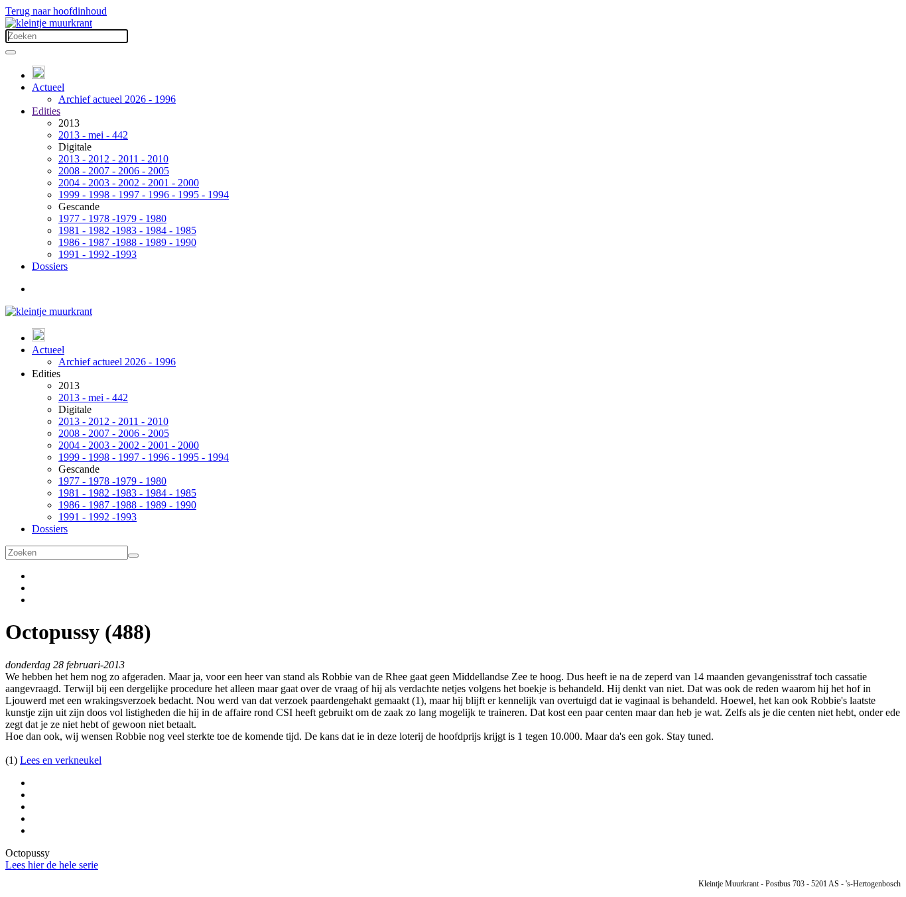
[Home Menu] (38, 75)
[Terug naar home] (48, 23)
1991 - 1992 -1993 (97, 254)
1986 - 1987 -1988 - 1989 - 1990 (127, 242)
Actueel (48, 87)
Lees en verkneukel (60, 760)
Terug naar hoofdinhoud (56, 11)
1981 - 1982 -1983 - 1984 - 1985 (127, 230)
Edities (46, 111)
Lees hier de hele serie (51, 864)
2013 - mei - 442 (93, 135)
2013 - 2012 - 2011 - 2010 (113, 158)
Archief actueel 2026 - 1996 (117, 99)
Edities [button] (46, 373)
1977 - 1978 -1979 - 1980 (112, 218)
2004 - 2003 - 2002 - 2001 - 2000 (128, 182)
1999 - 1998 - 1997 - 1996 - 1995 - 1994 (143, 194)
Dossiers (50, 266)
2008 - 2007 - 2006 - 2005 (113, 170)
